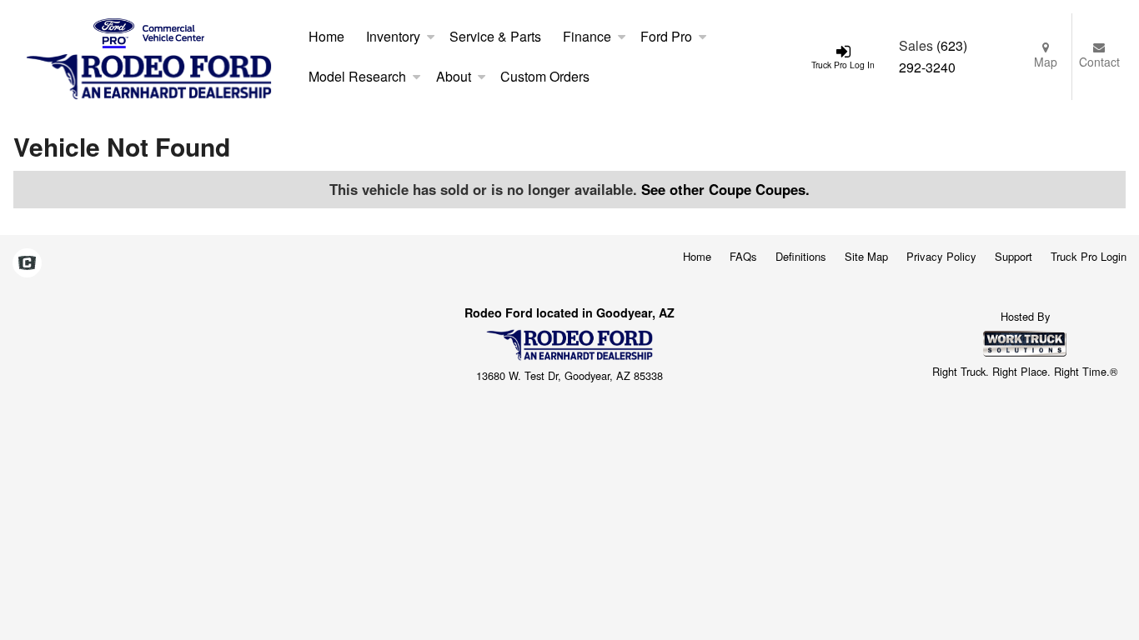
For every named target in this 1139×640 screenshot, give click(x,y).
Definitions (800, 256)
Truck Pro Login (1088, 256)
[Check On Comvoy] (27, 264)
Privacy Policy (941, 256)
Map (1045, 61)
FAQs (743, 256)
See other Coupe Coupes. (725, 189)
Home (326, 36)
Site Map (866, 256)
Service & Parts (495, 36)
